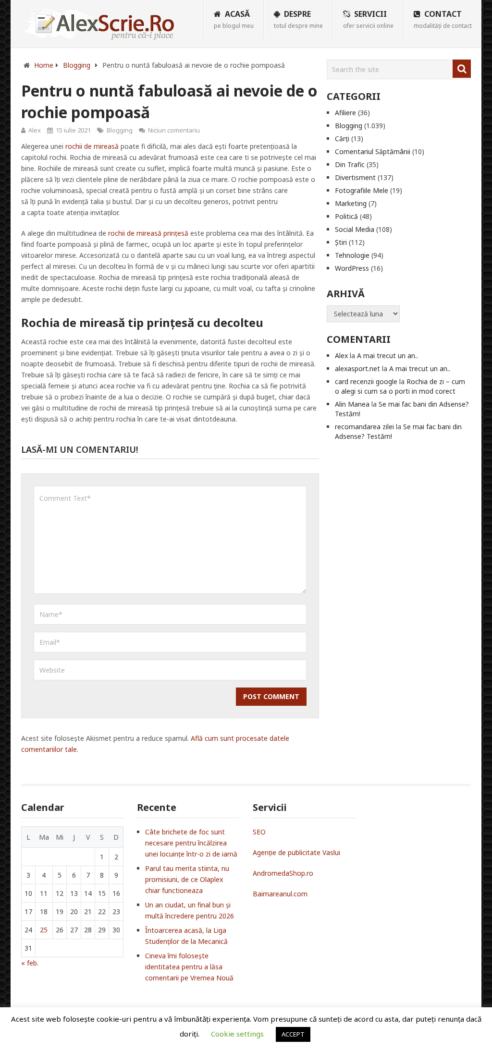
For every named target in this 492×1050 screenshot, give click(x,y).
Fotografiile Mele (361, 190)
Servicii (368, 19)
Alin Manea (352, 404)
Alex (34, 130)
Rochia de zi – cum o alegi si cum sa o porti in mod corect (400, 386)
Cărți (342, 138)
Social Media (354, 229)
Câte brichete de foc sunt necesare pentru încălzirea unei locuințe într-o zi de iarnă (191, 842)
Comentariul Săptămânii (372, 151)
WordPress (352, 268)
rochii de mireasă (92, 146)
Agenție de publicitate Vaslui (296, 852)
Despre (298, 19)
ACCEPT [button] (293, 1034)
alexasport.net (357, 368)
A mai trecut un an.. (387, 355)
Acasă (234, 19)
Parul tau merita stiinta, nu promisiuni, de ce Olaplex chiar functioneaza (187, 879)
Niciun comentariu (174, 130)
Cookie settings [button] (237, 1033)
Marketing (351, 203)
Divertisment (355, 177)
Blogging (120, 130)
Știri (341, 242)
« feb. (29, 962)
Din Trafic (350, 164)
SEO (259, 831)
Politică (346, 216)
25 (44, 929)
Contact (443, 19)
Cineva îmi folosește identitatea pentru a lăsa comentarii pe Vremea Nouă (189, 966)
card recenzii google (366, 381)
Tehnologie (352, 255)
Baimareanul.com (280, 893)
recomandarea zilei (364, 426)
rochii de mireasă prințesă (148, 233)
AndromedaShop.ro (283, 873)
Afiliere (345, 112)
